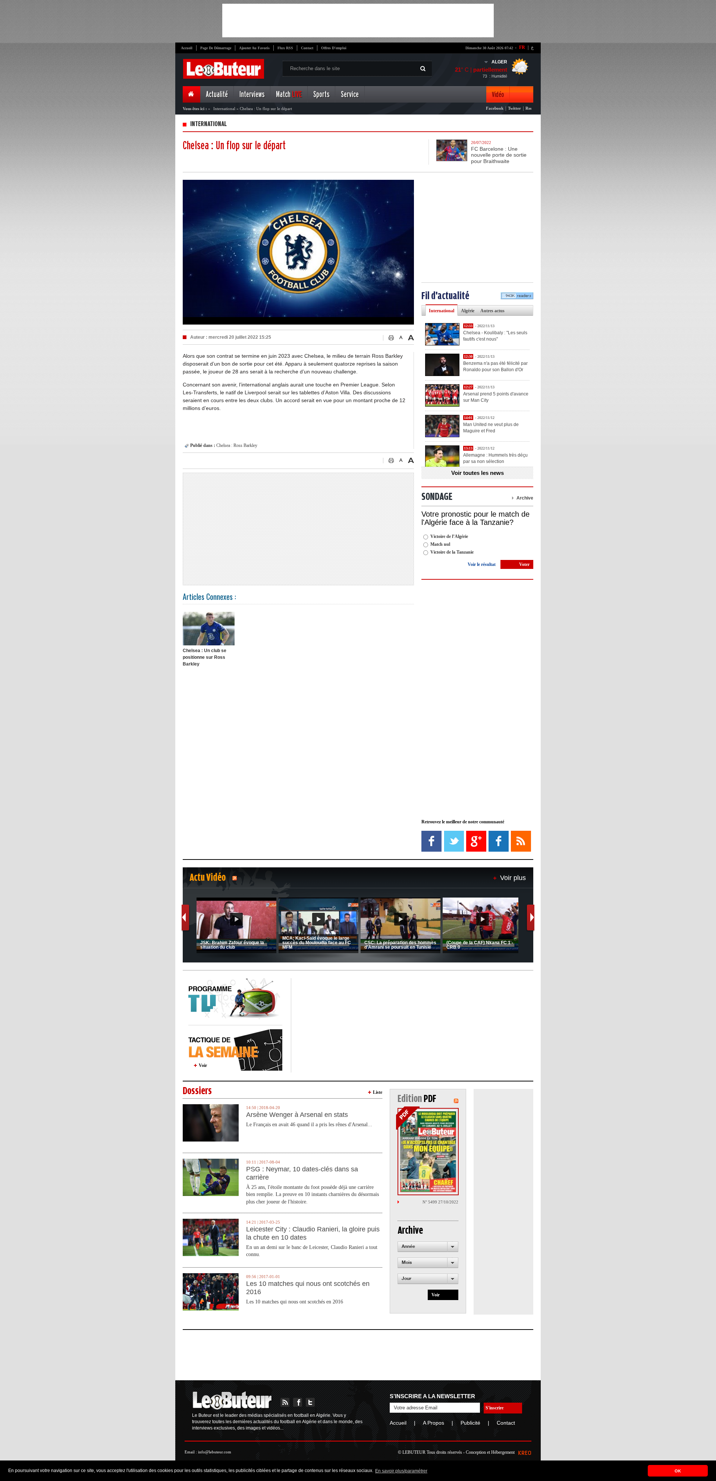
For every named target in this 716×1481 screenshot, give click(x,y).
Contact (307, 48)
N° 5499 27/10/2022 (440, 1202)
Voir (203, 1065)
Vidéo (498, 94)
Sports (321, 94)
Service (350, 94)
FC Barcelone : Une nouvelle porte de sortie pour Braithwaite (499, 155)
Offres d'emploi (333, 48)
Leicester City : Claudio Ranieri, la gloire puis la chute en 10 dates (313, 1233)
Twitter (514, 108)
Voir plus (513, 878)
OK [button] (678, 1471)
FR (522, 47)
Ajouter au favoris (254, 48)
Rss (528, 108)
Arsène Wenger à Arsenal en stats (297, 1114)
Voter (524, 564)
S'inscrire (494, 1407)
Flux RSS (285, 48)
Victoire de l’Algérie (449, 536)
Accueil (186, 48)
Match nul (440, 544)
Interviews (251, 94)
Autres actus (492, 310)
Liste (377, 1092)
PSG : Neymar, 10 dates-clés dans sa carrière (302, 1173)
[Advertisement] (358, 20)
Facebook (494, 108)
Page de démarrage (215, 48)
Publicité (470, 1423)
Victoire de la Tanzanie (452, 552)
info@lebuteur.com (214, 1452)
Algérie (467, 310)
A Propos (433, 1423)
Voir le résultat (482, 564)
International (224, 108)
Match (289, 94)
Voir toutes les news (477, 473)
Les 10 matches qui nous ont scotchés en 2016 (308, 1288)
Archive (524, 498)
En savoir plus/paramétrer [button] (401, 1471)
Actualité (217, 94)
